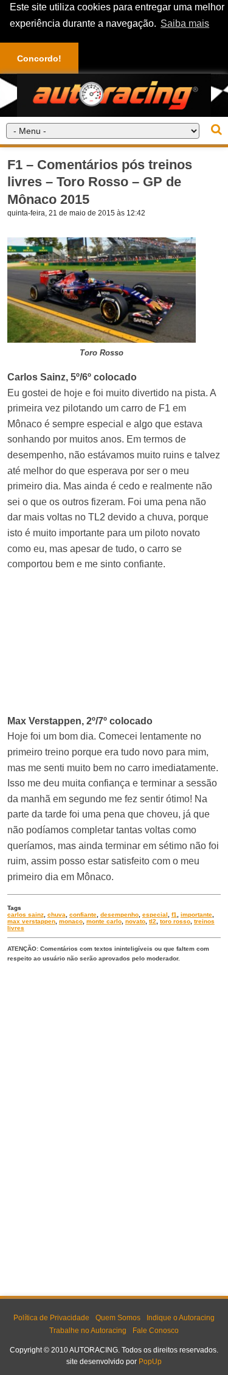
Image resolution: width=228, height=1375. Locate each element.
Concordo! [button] (39, 58)
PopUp (150, 1361)
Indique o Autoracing (181, 1318)
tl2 (152, 921)
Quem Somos (117, 1318)
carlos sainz (25, 914)
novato (135, 921)
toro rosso (175, 921)
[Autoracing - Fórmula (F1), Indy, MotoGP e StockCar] (113, 94)
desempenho (119, 914)
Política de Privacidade (51, 1318)
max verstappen (31, 921)
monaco (71, 921)
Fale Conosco (156, 1330)
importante (196, 914)
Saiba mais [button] (185, 23)
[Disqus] (114, 1126)
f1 (174, 914)
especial (155, 914)
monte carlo (104, 921)
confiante (83, 914)
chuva (56, 914)
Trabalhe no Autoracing (87, 1330)
